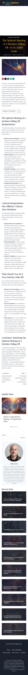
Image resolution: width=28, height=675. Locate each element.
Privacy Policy (6, 652)
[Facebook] (8, 79)
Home (8, 650)
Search (4, 435)
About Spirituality (16, 650)
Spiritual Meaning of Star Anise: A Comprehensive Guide (6, 378)
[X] (5, 79)
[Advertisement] (14, 21)
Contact (23, 652)
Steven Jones (8, 54)
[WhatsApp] (11, 79)
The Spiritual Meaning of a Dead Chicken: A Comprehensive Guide (20, 379)
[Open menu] (24, 3)
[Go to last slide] (4, 412)
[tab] (12, 426)
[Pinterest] (3, 79)
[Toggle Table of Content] (18, 111)
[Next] (23, 412)
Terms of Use (19, 667)
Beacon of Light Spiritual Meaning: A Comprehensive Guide (13, 419)
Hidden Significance (14, 37)
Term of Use (15, 652)
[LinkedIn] (13, 79)
